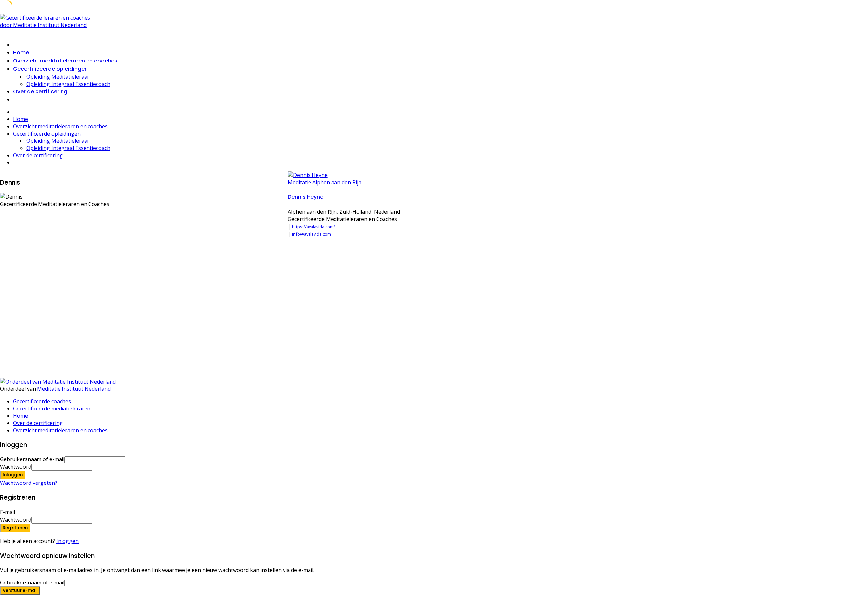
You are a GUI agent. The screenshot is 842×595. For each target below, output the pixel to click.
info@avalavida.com (311, 234)
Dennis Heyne (305, 197)
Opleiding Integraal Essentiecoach (68, 83)
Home (21, 52)
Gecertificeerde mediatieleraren (51, 408)
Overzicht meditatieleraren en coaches (65, 60)
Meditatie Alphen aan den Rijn (324, 182)
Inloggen (67, 541)
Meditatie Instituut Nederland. (74, 388)
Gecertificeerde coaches (42, 401)
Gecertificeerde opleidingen (50, 69)
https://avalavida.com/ (313, 227)
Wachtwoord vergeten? (28, 482)
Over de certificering (40, 91)
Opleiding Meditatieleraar (57, 76)
